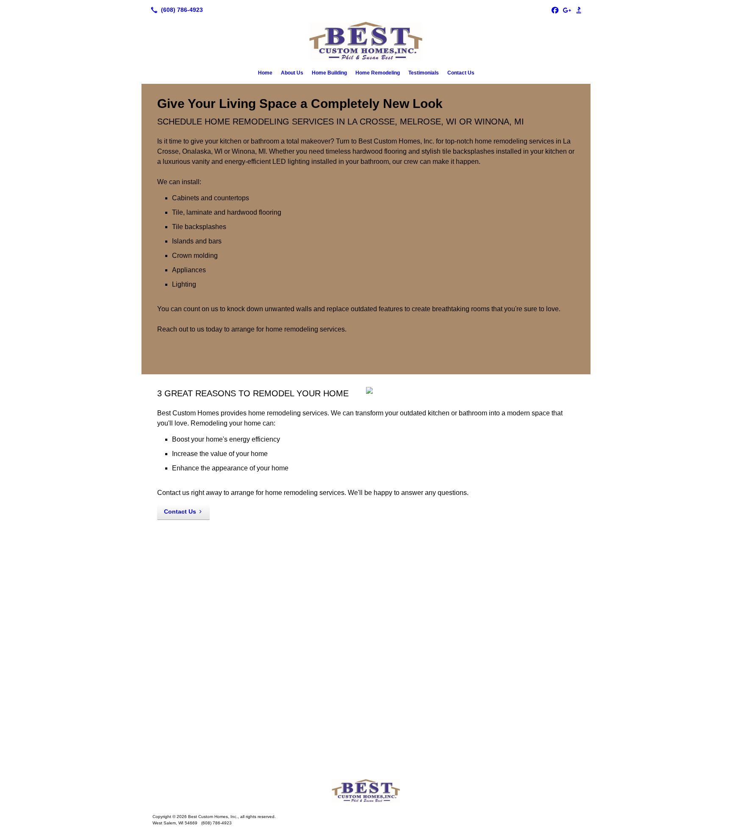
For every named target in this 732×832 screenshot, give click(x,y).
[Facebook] (555, 9)
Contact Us (460, 73)
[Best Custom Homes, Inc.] (366, 790)
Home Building (329, 73)
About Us (292, 73)
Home (265, 73)
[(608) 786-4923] (175, 9)
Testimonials (423, 73)
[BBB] (579, 9)
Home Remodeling (377, 73)
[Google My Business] (567, 9)
